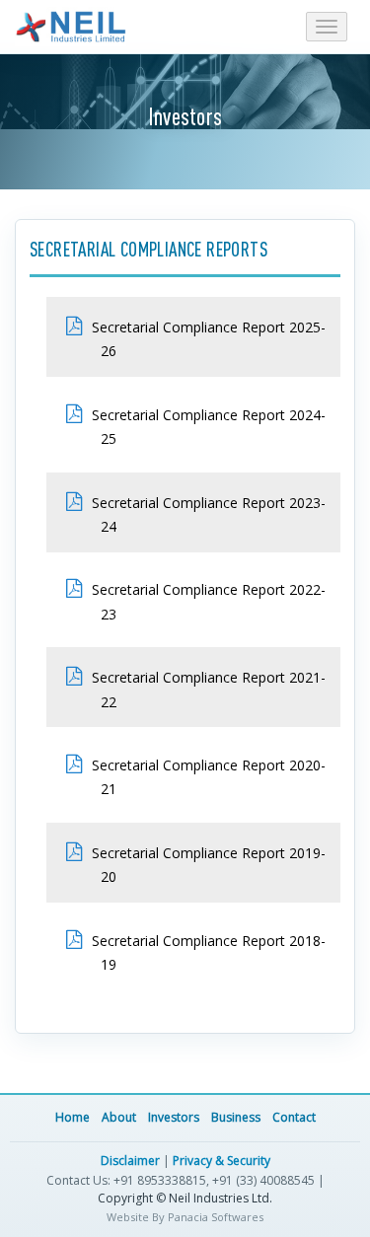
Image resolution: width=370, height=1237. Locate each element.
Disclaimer (130, 1160)
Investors (173, 1117)
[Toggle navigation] (326, 26)
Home (72, 1117)
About (119, 1117)
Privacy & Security (221, 1160)
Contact (294, 1117)
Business (235, 1117)
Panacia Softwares (215, 1216)
